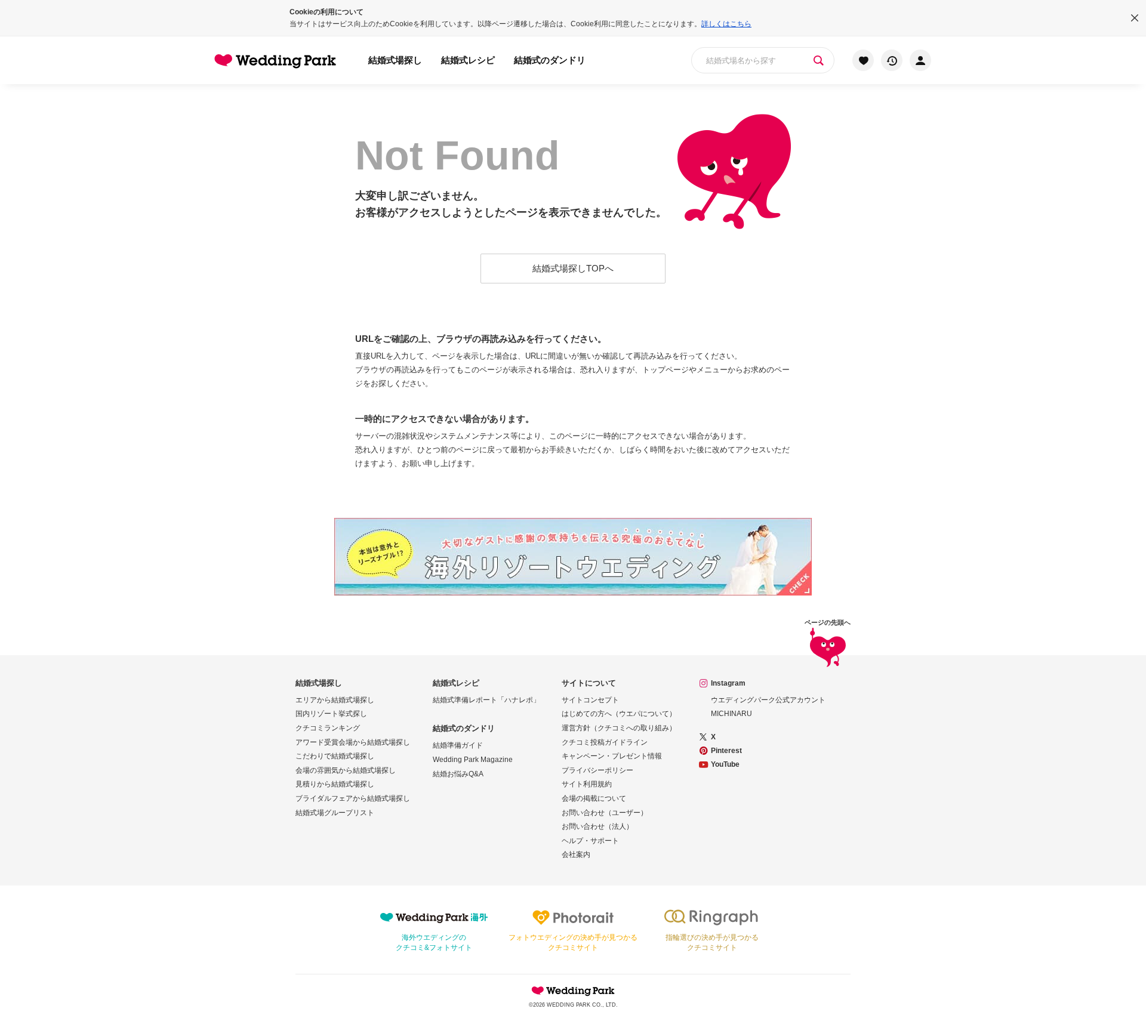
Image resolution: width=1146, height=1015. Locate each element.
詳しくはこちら (726, 24)
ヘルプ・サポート (590, 841)
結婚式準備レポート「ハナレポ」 (486, 700)
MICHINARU (731, 713)
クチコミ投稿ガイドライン (605, 742)
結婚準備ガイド (458, 745)
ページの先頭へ (828, 622)
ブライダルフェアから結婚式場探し (352, 798)
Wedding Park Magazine (473, 759)
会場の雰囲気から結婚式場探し (345, 770)
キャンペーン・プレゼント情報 (612, 756)
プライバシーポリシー (597, 770)
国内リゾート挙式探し (331, 713)
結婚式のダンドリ (550, 60)
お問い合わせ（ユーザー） (605, 813)
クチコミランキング (327, 728)
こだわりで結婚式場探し (334, 756)
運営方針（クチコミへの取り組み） (619, 728)
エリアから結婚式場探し (334, 700)
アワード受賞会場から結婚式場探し (352, 742)
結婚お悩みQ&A (458, 774)
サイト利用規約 (587, 784)
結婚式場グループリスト (334, 813)
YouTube (725, 764)
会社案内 (576, 854)
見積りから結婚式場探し (334, 784)
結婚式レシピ (468, 60)
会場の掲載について (594, 798)
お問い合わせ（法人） (597, 826)
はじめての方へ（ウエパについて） (619, 713)
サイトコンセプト (590, 700)
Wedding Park (573, 990)
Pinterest (726, 750)
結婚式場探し (395, 60)
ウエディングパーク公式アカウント (768, 700)
